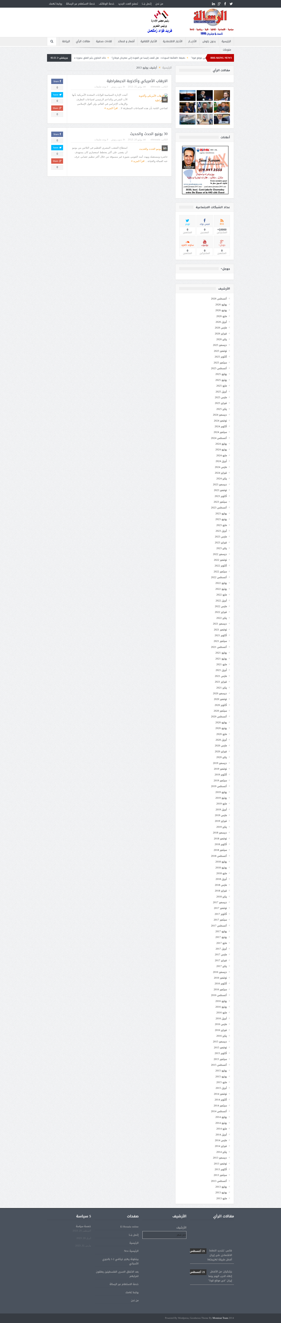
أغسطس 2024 (219, 438)
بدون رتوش (209, 41)
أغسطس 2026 (219, 298)
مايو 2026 (221, 316)
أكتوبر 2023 (221, 496)
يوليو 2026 (221, 304)
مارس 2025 (221, 397)
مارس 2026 (221, 327)
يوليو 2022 (221, 583)
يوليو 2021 (221, 652)
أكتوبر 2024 (221, 426)
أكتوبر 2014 (221, 1099)
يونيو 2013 (221, 1192)
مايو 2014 (221, 1128)
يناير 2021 (221, 687)
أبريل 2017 (221, 948)
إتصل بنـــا (147, 3)
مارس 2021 (221, 676)
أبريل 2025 (221, 391)
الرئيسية (226, 41)
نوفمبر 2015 (220, 1047)
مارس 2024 (221, 467)
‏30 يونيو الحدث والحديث (149, 133)
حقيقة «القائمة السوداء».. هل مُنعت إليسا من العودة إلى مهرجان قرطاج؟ (194, 58)
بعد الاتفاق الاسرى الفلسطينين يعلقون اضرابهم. (117, 1273)
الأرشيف (181, 1227)
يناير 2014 (221, 1152)
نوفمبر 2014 (220, 1094)
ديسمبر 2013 (220, 1157)
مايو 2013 (221, 1198)
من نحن (159, 3)
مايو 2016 (221, 1012)
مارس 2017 (221, 954)
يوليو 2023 (221, 513)
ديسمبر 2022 (220, 554)
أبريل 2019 (221, 809)
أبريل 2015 (221, 1088)
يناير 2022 (221, 618)
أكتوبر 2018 (221, 844)
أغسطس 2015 (219, 1064)
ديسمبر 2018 (220, 832)
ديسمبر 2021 (220, 623)
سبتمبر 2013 (220, 1175)
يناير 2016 (221, 1035)
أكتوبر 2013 (221, 1169)
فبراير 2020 (221, 751)
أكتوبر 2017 (221, 914)
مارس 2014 (221, 1140)
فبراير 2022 (221, 612)
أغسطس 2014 (219, 1111)
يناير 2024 (221, 478)
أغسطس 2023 (219, 507)
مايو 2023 (221, 525)
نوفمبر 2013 (220, 1163)
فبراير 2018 (221, 890)
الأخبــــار (192, 41)
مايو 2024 (221, 455)
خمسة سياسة (83, 1226)
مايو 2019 (221, 803)
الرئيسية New (131, 1251)
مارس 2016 (221, 1024)
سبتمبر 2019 (220, 780)
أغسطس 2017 (219, 925)
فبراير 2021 (221, 681)
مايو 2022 (221, 594)
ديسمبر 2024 (220, 414)
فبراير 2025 (221, 403)
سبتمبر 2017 (220, 919)
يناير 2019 (221, 827)
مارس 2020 (221, 745)
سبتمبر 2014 (220, 1105)
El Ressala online (129, 1226)
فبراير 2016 (221, 1030)
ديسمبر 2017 (220, 902)
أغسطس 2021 (219, 647)
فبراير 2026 (221, 333)
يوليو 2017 (221, 931)
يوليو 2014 (221, 1117)
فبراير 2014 (221, 1146)
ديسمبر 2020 (220, 693)
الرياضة (66, 41)
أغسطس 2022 (219, 577)
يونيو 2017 (221, 937)
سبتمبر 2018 (220, 850)
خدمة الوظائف (106, 3)
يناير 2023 (221, 548)
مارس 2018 (221, 885)
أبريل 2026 (221, 322)
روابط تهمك (55, 3)
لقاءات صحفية (104, 41)
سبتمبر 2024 (220, 432)
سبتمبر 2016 (220, 989)
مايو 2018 (221, 873)
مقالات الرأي (83, 41)
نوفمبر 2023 (220, 490)
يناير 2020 (221, 757)
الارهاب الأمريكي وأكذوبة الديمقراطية (137, 81)
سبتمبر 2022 (220, 571)
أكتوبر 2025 (221, 356)
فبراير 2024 (221, 472)
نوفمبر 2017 (220, 908)
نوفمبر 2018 (220, 838)
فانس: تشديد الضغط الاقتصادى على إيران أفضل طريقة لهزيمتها (211, 1236)
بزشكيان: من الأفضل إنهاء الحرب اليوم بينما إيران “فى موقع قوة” (211, 1257)
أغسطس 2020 (219, 716)
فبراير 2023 (221, 542)
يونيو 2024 (221, 449)
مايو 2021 (221, 664)
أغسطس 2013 (219, 1181)
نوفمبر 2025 (220, 351)
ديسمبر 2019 (220, 763)
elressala (155, 86)
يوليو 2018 (221, 861)
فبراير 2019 (221, 821)
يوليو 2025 (221, 374)
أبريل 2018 (221, 879)
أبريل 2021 (221, 670)
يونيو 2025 (221, 380)
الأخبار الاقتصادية (172, 41)
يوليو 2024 (221, 443)
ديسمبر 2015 (220, 1041)
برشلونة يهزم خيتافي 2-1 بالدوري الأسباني (120, 1261)
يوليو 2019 (221, 792)
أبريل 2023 (221, 530)
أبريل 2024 (221, 461)
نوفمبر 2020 (220, 699)
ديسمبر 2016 (220, 972)
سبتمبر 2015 (220, 1059)
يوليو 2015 (221, 1070)
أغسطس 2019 (219, 786)
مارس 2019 (221, 815)
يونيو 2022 (221, 589)
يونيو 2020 (221, 728)
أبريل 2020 (221, 739)
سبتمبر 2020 (220, 710)
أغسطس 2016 (219, 995)
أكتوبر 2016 (221, 983)
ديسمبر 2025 (220, 345)
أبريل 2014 (221, 1134)
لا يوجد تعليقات (101, 86)
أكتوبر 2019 (221, 774)
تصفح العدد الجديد (128, 3)
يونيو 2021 (221, 658)
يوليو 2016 (221, 1001)
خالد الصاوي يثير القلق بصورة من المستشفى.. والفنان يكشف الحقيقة (117, 58)
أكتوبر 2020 (221, 705)
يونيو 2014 (221, 1123)
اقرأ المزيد (112, 108)
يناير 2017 (221, 966)
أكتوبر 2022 (221, 565)
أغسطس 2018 (219, 856)
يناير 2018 (221, 896)
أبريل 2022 (221, 600)
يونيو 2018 (221, 867)
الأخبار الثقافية (148, 41)
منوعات (227, 49)
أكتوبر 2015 (221, 1053)
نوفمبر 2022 (220, 560)
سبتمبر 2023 (220, 501)
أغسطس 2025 (219, 368)
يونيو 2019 (221, 797)
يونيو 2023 (221, 519)
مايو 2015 (221, 1082)
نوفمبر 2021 (220, 629)
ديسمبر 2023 (220, 484)
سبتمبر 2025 (220, 362)
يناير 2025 (221, 409)
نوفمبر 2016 (220, 977)
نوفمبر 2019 (220, 768)
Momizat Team (220, 1318)
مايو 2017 (221, 943)
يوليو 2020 (221, 722)
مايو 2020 (221, 734)
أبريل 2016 (221, 1018)
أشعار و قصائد (126, 41)
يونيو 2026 (221, 310)
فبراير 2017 (221, 960)
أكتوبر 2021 (221, 635)
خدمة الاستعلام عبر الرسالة (80, 3)
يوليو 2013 (221, 1186)
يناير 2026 (221, 339)
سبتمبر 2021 (220, 641)
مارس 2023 (221, 536)
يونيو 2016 (221, 1006)
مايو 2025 (221, 385)
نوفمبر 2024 (220, 420)
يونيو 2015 (221, 1076)
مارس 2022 (221, 606)
